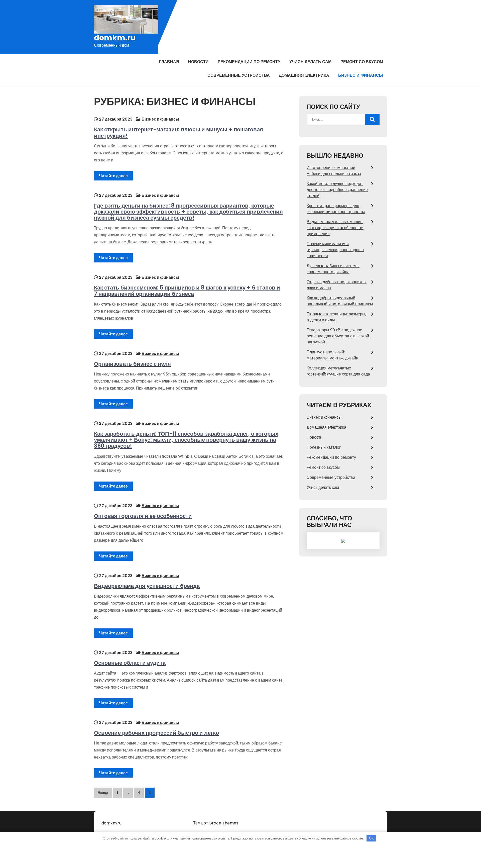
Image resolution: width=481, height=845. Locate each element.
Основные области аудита (130, 663)
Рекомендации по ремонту (249, 62)
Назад (103, 792)
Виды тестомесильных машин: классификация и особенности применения (335, 228)
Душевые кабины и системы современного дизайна (333, 269)
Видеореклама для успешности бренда (147, 586)
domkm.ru (115, 38)
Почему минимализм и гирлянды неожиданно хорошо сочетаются (335, 250)
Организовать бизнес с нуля (132, 364)
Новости (198, 62)
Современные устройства (238, 75)
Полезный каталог (324, 447)
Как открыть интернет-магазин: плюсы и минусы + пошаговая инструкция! (178, 132)
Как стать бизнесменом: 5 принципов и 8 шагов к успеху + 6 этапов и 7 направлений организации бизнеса (187, 291)
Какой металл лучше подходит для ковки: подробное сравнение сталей (337, 190)
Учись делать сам (310, 62)
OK (371, 838)
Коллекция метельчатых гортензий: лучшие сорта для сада (338, 371)
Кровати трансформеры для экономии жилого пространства (336, 209)
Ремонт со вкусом (361, 62)
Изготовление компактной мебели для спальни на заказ (334, 170)
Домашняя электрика (304, 75)
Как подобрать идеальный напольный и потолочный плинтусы (340, 301)
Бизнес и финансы (360, 75)
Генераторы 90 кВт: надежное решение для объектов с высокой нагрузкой (338, 336)
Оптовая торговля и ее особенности (143, 516)
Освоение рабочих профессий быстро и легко (156, 733)
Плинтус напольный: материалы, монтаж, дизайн (332, 355)
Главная (169, 62)
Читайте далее (113, 176)
